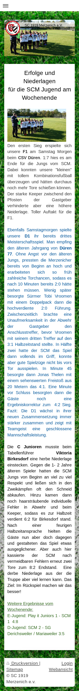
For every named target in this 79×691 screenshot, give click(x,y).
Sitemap (14, 669)
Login (67, 663)
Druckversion (24, 663)
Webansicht (61, 669)
